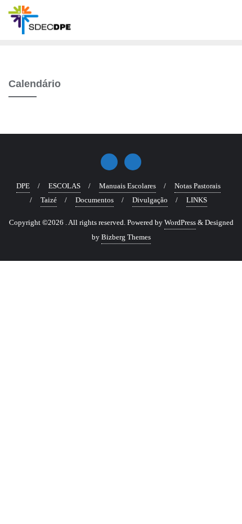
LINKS (196, 200)
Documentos (94, 200)
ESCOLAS (64, 186)
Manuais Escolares (127, 186)
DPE (23, 186)
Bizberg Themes (126, 237)
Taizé (49, 200)
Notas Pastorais (197, 186)
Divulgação (150, 200)
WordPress (180, 222)
